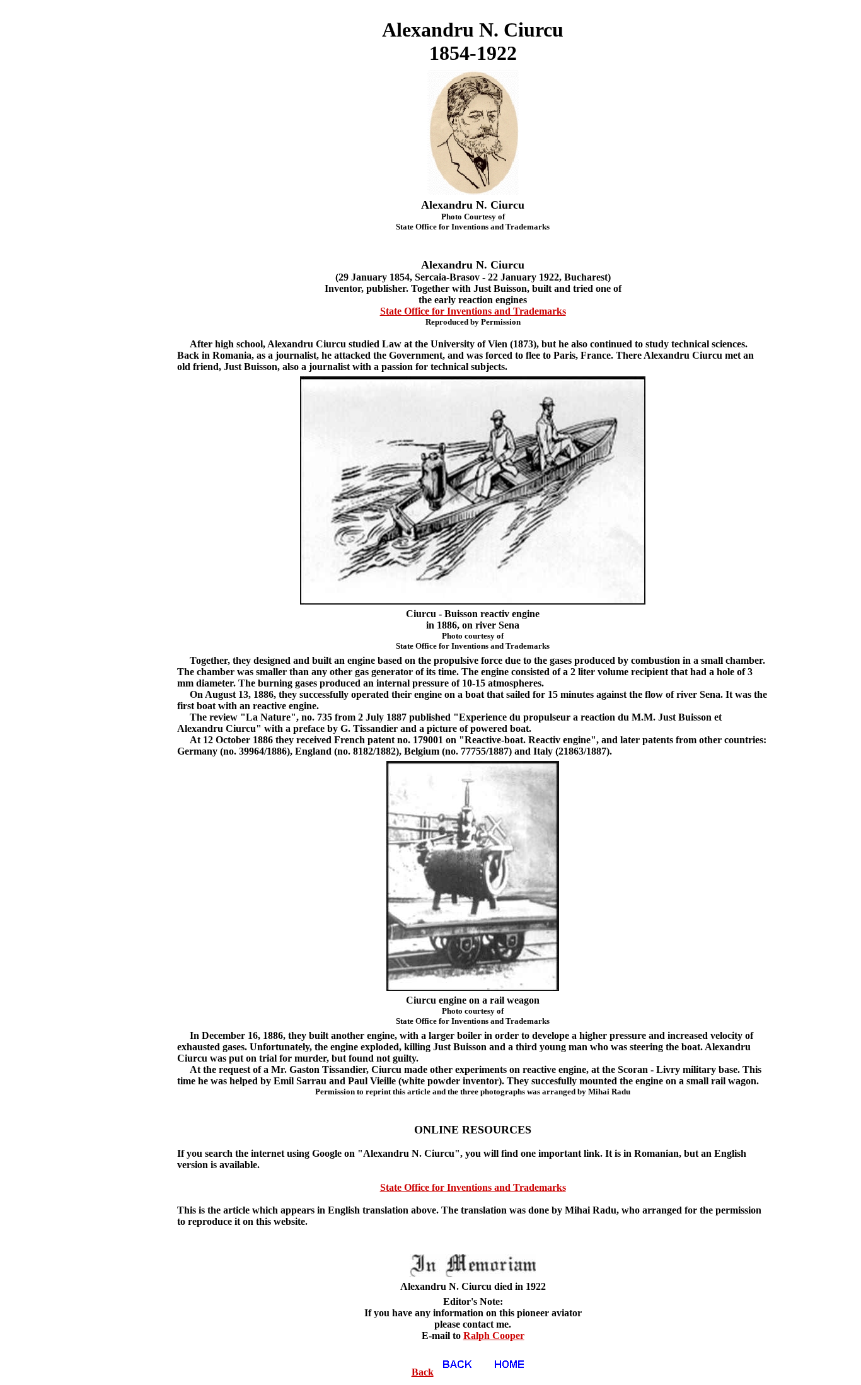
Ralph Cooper (493, 1335)
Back (423, 1372)
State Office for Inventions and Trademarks (473, 311)
